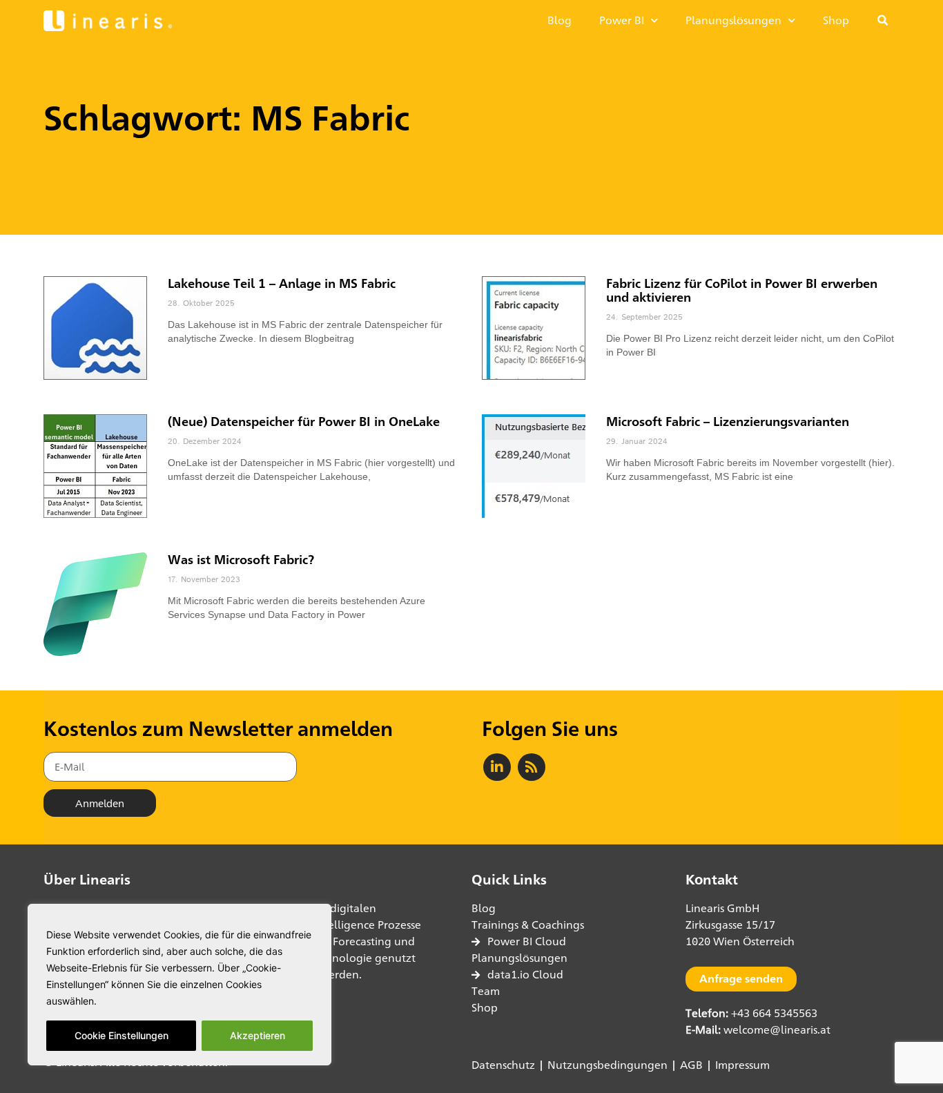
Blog (559, 20)
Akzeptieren (257, 1035)
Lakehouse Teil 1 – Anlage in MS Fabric (282, 283)
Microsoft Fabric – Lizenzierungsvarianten (727, 421)
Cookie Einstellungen (121, 1035)
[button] (883, 20)
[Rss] (531, 767)
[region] (179, 984)
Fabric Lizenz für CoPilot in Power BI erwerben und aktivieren (741, 289)
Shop (836, 20)
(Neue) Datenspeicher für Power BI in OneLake (304, 421)
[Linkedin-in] (497, 767)
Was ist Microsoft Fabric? (241, 559)
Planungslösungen (733, 20)
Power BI (621, 20)
